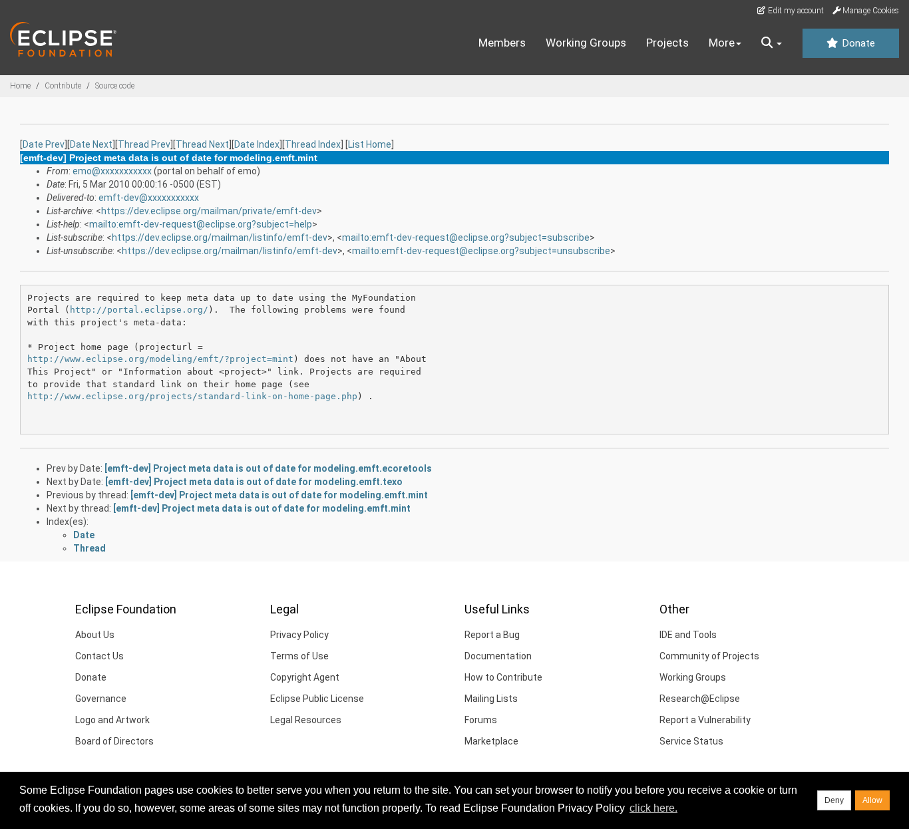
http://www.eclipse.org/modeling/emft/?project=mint (160, 359)
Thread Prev (144, 144)
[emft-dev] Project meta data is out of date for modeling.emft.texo (254, 481)
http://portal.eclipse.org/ (139, 310)
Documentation (498, 656)
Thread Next (202, 144)
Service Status (691, 741)
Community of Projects (709, 656)
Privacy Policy (299, 634)
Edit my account (795, 10)
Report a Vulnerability (705, 720)
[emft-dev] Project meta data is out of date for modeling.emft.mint (279, 495)
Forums (480, 720)
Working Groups (586, 42)
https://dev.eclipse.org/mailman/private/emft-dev (209, 211)
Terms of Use (299, 656)
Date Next (91, 144)
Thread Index (313, 144)
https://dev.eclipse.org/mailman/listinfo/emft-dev (219, 237)
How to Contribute (503, 677)
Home (20, 85)
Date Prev (44, 144)
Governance (100, 698)
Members (502, 42)
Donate (857, 43)
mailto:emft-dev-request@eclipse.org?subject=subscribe (466, 237)
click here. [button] (653, 808)
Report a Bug (492, 634)
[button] (771, 43)
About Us (94, 634)
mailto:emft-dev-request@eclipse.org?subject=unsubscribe (481, 251)
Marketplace (491, 741)
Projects (667, 42)
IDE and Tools (688, 634)
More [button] (722, 42)
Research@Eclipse (699, 698)
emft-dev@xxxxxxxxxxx (148, 197)
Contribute (63, 85)
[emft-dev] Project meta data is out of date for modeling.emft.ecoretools (268, 468)
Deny (834, 800)
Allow (872, 800)
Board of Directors (114, 741)
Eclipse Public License (317, 698)
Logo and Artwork (112, 720)
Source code (114, 85)
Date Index (256, 144)
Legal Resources (305, 720)
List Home (369, 144)
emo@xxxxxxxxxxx (112, 171)
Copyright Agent (304, 677)
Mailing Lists (491, 698)
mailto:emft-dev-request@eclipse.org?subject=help (200, 224)
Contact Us (99, 656)
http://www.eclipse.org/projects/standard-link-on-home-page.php (192, 396)
